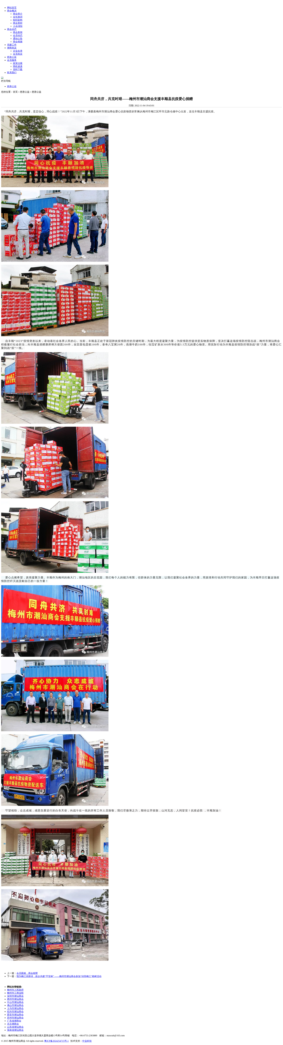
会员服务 (12, 60)
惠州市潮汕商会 (15, 999)
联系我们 (12, 72)
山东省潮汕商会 (15, 1027)
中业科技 (87, 1041)
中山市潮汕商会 (15, 1002)
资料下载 (17, 69)
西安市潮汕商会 (15, 1014)
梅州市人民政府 (15, 990)
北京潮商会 (13, 1024)
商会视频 (17, 41)
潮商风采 (12, 48)
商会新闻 (17, 32)
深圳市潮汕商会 (15, 996)
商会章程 (17, 23)
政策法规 (17, 63)
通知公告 (17, 38)
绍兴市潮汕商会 (15, 1011)
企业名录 (17, 51)
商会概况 (12, 10)
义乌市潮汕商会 (15, 1008)
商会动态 (12, 29)
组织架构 (17, 20)
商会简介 (17, 14)
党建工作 (12, 44)
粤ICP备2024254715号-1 (56, 1041)
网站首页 (12, 7)
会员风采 (17, 54)
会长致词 (17, 17)
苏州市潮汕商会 (15, 1017)
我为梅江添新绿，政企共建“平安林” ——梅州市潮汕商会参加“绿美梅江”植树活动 (59, 976)
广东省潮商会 (14, 1021)
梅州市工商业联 (15, 993)
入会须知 (17, 26)
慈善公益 (12, 57)
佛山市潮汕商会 (15, 1005)
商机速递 (17, 66)
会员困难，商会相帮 (27, 973)
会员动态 (17, 35)
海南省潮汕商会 (15, 1030)
